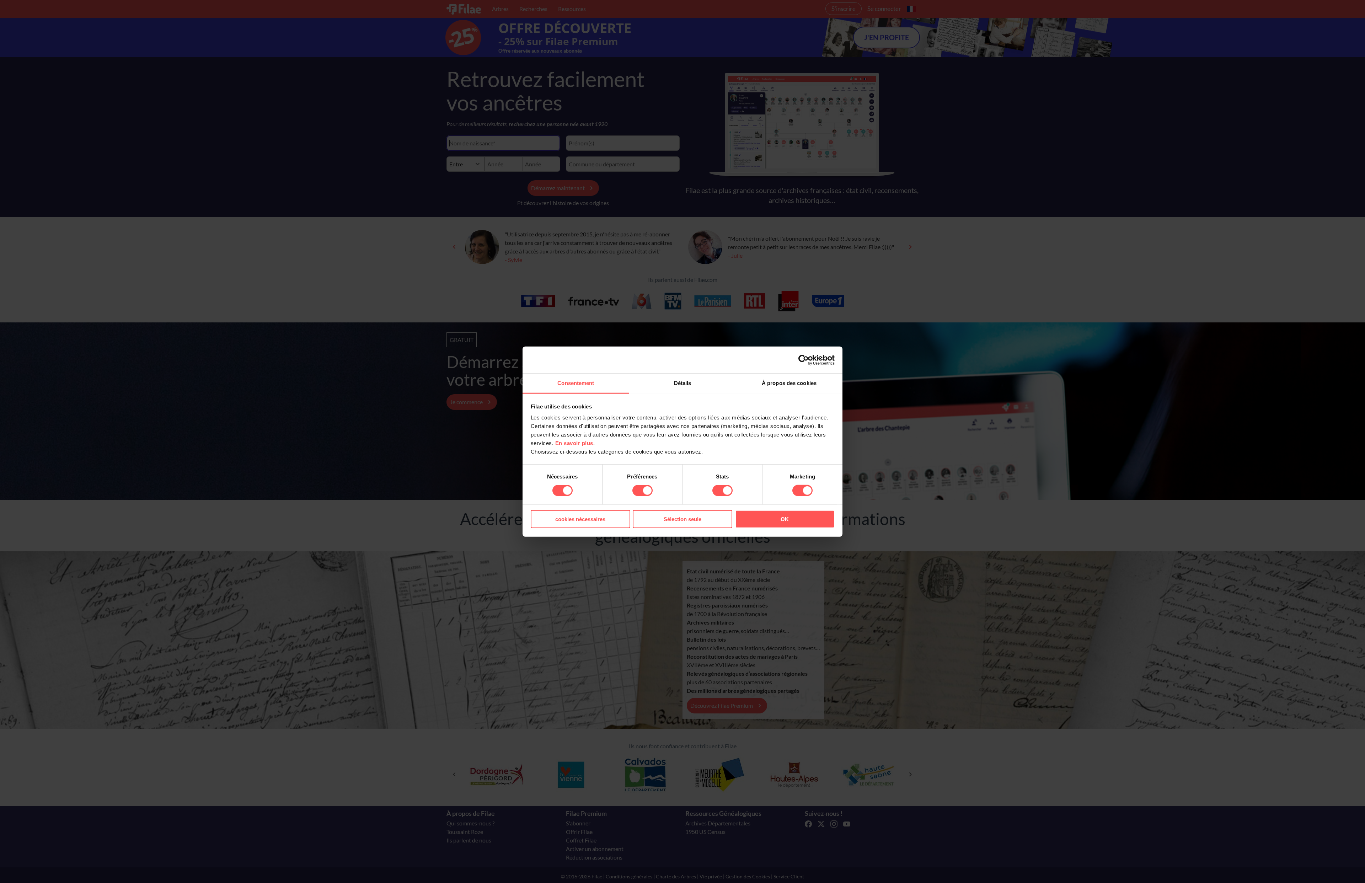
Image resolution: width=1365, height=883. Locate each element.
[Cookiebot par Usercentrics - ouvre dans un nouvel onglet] (803, 359)
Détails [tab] (682, 383)
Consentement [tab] (575, 383)
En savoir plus (574, 443)
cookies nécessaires (580, 519)
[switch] (642, 490)
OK (785, 519)
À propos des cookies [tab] (789, 383)
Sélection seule (682, 519)
